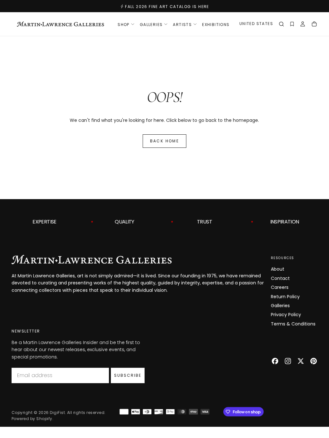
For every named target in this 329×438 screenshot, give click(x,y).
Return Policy (285, 296)
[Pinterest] (313, 361)
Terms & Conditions (293, 324)
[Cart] (314, 24)
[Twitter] (301, 361)
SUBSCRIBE (127, 375)
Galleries (280, 305)
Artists (182, 24)
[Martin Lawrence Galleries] (92, 259)
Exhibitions (215, 24)
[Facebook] (275, 361)
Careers (280, 287)
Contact (280, 278)
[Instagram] (288, 361)
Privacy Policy (286, 314)
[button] (256, 24)
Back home (164, 141)
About (277, 269)
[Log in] (302, 24)
